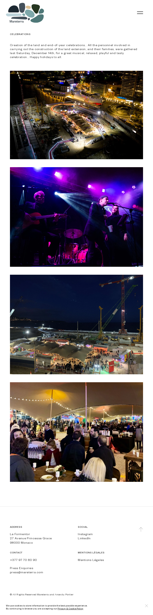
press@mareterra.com (26, 572)
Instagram (85, 534)
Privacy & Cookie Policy (70, 608)
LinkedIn (84, 538)
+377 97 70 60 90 (23, 560)
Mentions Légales (91, 560)
